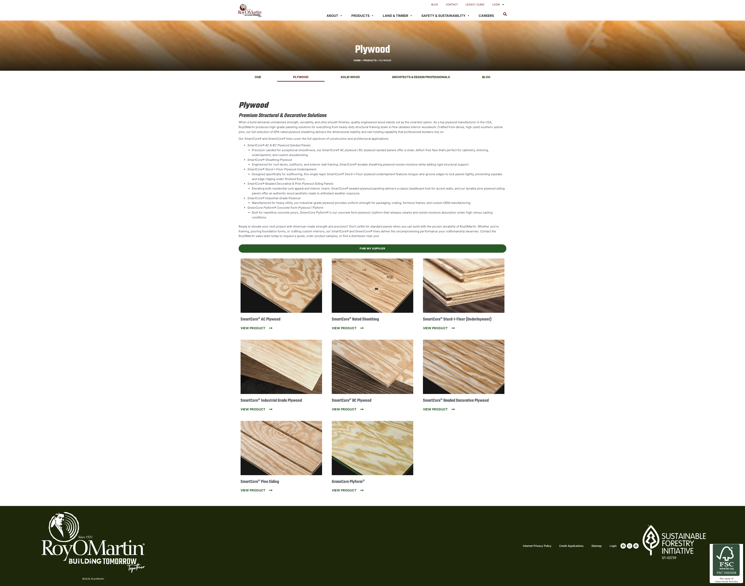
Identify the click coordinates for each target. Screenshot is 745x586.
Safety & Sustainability (443, 16)
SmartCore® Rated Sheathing (355, 319)
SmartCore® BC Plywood (351, 400)
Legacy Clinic (475, 4)
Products (360, 16)
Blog (434, 4)
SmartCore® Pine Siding (260, 481)
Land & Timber (395, 16)
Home (357, 60)
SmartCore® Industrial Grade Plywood (271, 400)
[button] (505, 14)
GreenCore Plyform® (348, 481)
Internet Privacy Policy (537, 545)
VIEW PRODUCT (253, 328)
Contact (452, 4)
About (332, 16)
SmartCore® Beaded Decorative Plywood (456, 400)
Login (496, 4)
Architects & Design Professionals (421, 77)
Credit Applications (571, 545)
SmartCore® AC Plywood (260, 319)
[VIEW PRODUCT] (271, 328)
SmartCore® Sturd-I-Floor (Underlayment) (457, 319)
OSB (258, 77)
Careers (486, 16)
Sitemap (596, 545)
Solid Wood (350, 77)
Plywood (300, 77)
